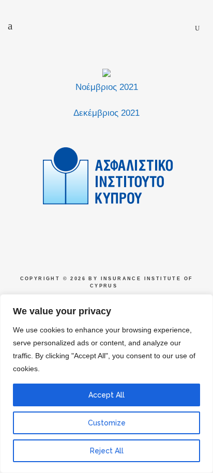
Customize (107, 423)
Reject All (107, 451)
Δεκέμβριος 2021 (106, 113)
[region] (106, 383)
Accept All (106, 395)
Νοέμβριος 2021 (106, 87)
